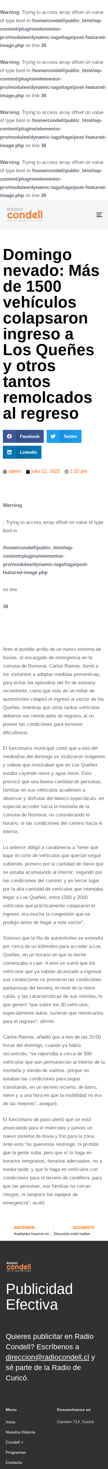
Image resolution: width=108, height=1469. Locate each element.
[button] (23, 436)
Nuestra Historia (20, 1432)
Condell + (14, 1442)
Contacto (14, 1462)
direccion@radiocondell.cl (47, 1357)
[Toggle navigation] (86, 214)
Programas (16, 1452)
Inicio (10, 1422)
